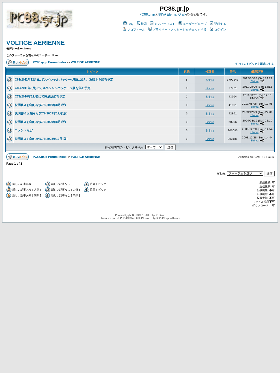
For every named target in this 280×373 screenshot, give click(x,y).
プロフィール (136, 29)
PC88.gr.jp (147, 14)
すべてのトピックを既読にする (254, 63)
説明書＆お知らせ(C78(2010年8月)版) (40, 104)
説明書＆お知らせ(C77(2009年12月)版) (41, 113)
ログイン (220, 29)
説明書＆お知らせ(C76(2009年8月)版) (40, 121)
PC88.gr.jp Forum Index (49, 62)
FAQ (130, 23)
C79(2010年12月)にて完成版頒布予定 (40, 96)
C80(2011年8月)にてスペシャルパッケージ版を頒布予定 (53, 88)
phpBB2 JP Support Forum (166, 218)
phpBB (131, 215)
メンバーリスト (164, 23)
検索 (144, 23)
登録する (220, 23)
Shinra (210, 79)
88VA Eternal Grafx (172, 14)
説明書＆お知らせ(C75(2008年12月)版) (41, 138)
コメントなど (24, 130)
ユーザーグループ (195, 23)
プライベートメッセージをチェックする (180, 29)
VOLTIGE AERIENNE (35, 42)
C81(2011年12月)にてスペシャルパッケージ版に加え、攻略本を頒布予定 (64, 79)
